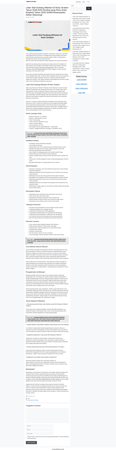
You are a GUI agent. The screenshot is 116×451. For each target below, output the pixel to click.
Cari (72, 5)
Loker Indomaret (81, 88)
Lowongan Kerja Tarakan (32, 400)
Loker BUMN (81, 80)
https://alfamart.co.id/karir (51, 253)
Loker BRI (81, 93)
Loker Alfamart (81, 84)
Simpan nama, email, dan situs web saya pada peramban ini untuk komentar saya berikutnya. (48, 437)
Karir (83, 2)
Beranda (78, 2)
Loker (88, 2)
